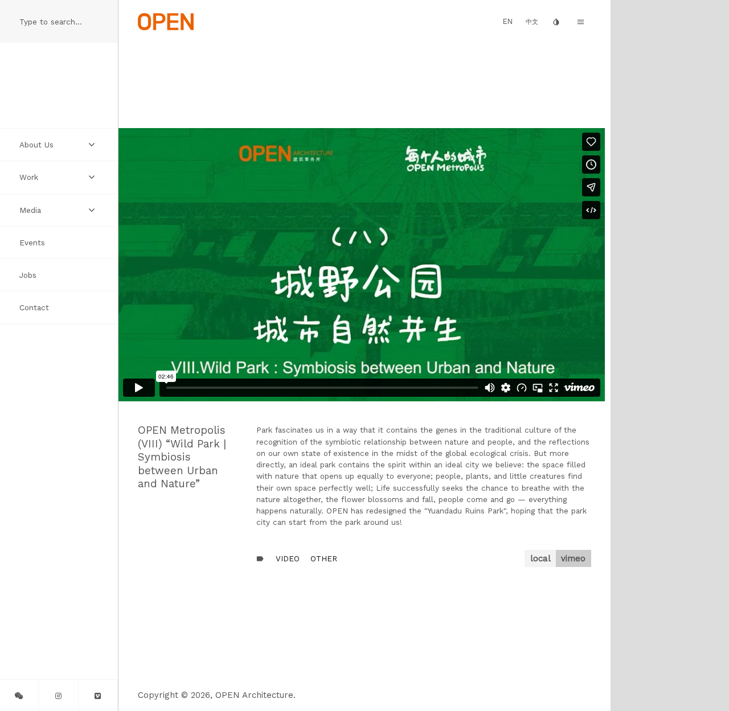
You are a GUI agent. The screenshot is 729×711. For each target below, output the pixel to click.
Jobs (27, 275)
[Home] (166, 21)
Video (288, 558)
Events (32, 242)
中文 (532, 22)
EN (508, 21)
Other (323, 558)
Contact (34, 307)
